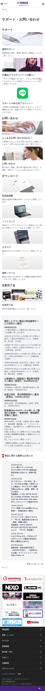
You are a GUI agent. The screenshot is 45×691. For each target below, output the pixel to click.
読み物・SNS (7, 652)
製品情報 (5, 629)
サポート (5, 657)
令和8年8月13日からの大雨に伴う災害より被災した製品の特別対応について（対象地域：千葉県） (22, 356)
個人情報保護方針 (8, 681)
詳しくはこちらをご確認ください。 (18, 439)
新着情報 (5, 646)
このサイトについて (21, 679)
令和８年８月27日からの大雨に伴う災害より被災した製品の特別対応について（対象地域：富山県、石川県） (22, 338)
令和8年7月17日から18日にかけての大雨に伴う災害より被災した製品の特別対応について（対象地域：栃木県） (22, 347)
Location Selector (8, 674)
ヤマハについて (8, 669)
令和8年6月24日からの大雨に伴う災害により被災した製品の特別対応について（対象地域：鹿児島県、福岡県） (22, 371)
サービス (5, 641)
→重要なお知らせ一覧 (34, 564)
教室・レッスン (8, 635)
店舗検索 (5, 663)
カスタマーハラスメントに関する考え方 (17, 684)
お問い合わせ (7, 679)
